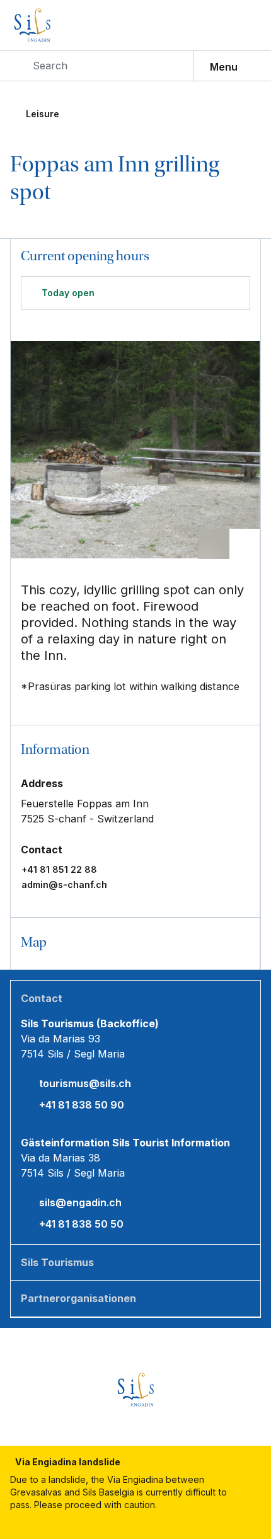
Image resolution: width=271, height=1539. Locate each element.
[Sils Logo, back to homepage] (59, 25)
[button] (135, 750)
